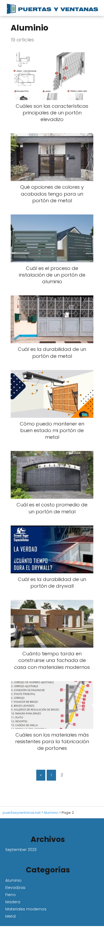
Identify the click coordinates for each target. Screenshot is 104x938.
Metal (10, 916)
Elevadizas (15, 887)
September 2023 (21, 849)
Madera (12, 902)
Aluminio (13, 880)
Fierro (10, 894)
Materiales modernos (25, 909)
